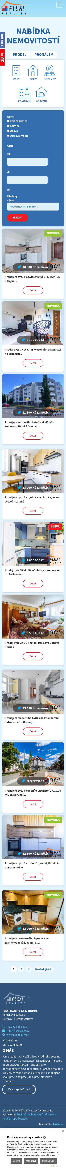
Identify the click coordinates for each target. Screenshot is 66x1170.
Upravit (16, 1161)
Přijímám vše (48, 1161)
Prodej (19, 54)
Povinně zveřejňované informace (36, 1114)
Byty (16, 79)
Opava (13, 131)
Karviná (14, 126)
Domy (33, 79)
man (58, 1124)
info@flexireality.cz (18, 1031)
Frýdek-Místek (18, 121)
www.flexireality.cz (17, 1035)
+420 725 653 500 (16, 1027)
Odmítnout (31, 1161)
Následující (42, 969)
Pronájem (43, 54)
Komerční (24, 101)
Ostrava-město (19, 136)
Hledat (18, 217)
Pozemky (50, 79)
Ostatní (41, 101)
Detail (33, 290)
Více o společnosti (19, 1089)
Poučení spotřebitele (15, 1119)
